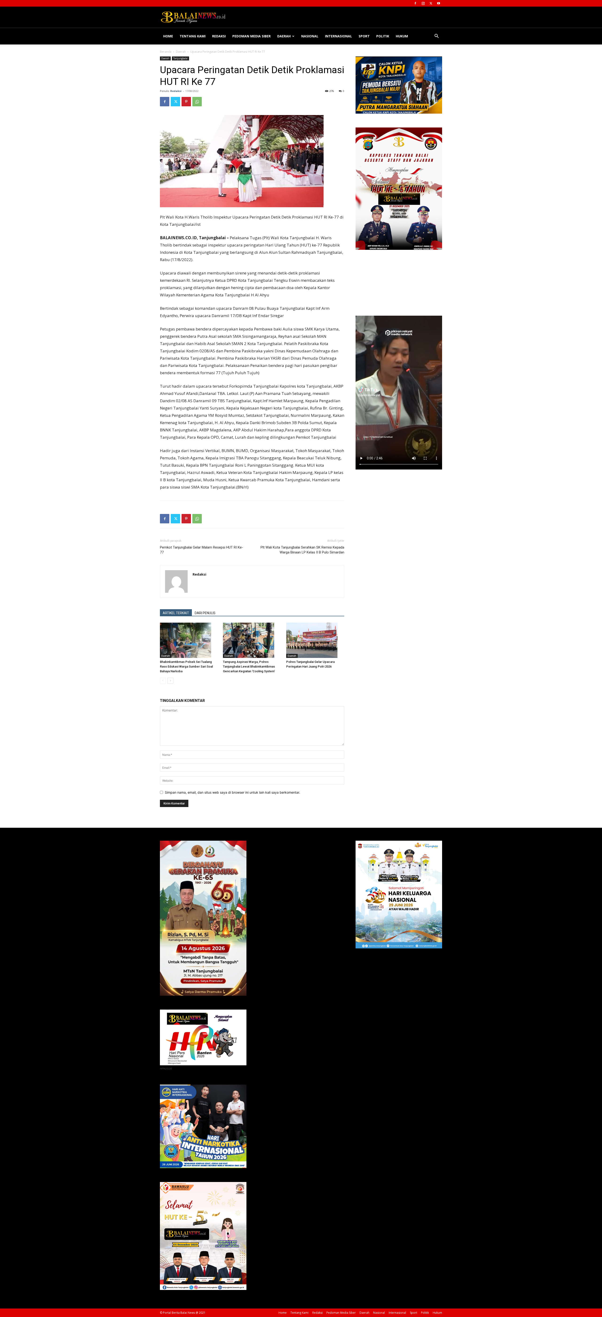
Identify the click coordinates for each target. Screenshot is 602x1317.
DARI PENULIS (205, 613)
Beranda (165, 52)
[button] (436, 36)
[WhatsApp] (197, 101)
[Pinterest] (186, 101)
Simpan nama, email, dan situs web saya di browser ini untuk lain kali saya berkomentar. (232, 792)
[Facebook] (415, 3)
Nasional (309, 36)
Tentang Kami (193, 36)
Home (168, 36)
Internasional (338, 36)
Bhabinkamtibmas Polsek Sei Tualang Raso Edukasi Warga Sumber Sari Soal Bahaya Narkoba (186, 666)
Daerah (284, 36)
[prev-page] (163, 681)
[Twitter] (430, 3)
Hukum (402, 36)
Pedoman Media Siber (251, 36)
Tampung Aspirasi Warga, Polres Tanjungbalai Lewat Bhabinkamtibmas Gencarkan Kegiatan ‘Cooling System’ (249, 666)
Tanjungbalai (180, 58)
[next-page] (170, 681)
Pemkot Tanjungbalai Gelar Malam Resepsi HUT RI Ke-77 (201, 549)
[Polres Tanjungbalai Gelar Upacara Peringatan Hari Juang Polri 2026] (315, 640)
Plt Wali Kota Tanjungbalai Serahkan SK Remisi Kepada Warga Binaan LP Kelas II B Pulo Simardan (302, 549)
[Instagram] (423, 3)
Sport (364, 36)
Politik (382, 36)
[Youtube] (438, 3)
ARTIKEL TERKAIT (176, 613)
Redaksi (219, 36)
